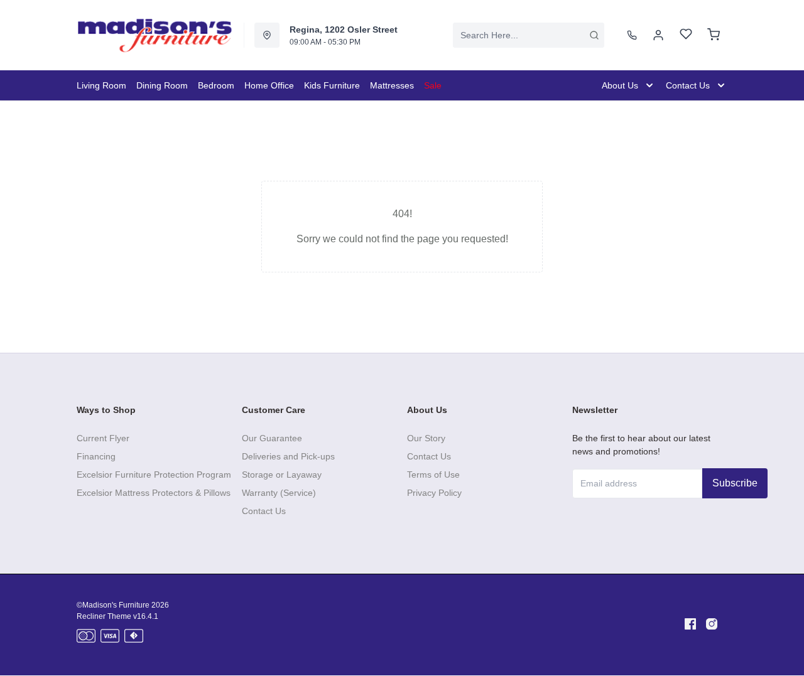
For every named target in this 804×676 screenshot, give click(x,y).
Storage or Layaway (282, 474)
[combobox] (528, 35)
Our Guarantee (272, 438)
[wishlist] (686, 35)
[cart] (713, 35)
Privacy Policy (434, 493)
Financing (96, 456)
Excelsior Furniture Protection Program (154, 474)
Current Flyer (103, 438)
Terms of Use (433, 474)
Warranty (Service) (279, 493)
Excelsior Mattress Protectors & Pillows (154, 493)
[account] (658, 35)
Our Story (426, 438)
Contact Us (264, 511)
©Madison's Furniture (113, 605)
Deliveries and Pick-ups (288, 456)
